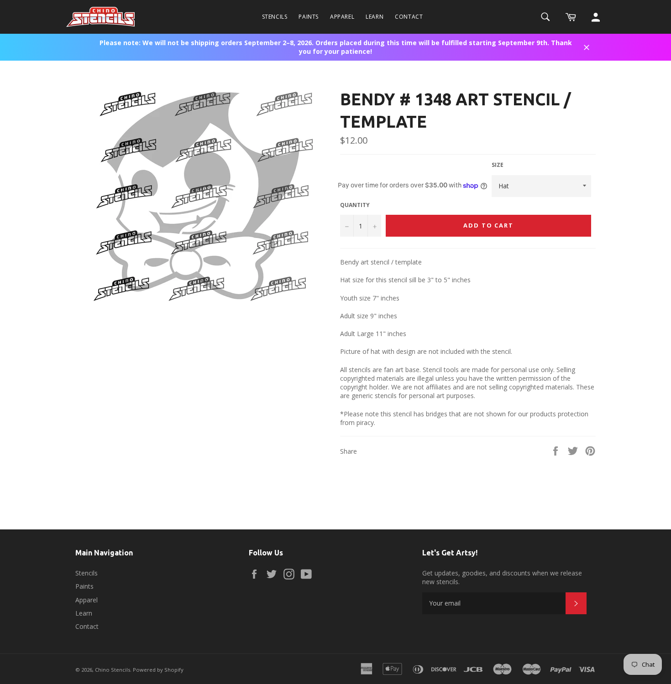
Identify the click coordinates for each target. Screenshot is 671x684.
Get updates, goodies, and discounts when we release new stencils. (502, 577)
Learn (374, 17)
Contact (409, 17)
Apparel (342, 17)
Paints (309, 17)
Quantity (355, 205)
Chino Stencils (112, 669)
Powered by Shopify (158, 669)
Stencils (275, 17)
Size (497, 165)
